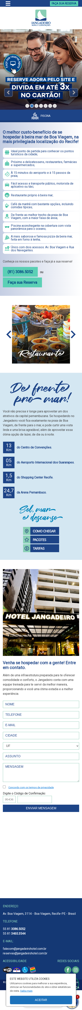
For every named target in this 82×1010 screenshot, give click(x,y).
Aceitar (41, 1000)
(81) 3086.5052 (20, 271)
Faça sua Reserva (22, 282)
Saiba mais (26, 990)
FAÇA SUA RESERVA (64, 3)
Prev (8, 92)
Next (73, 92)
